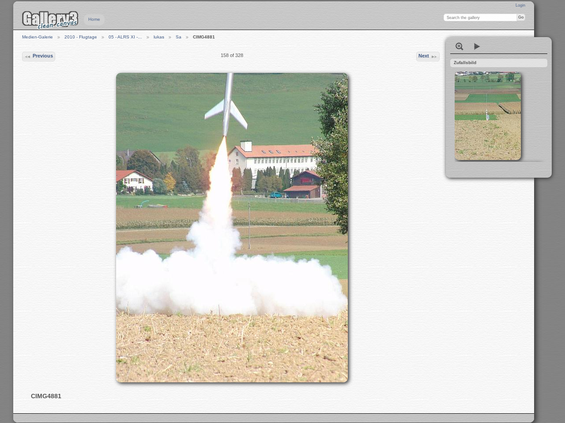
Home (94, 19)
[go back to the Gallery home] (50, 20)
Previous (43, 55)
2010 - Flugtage (80, 36)
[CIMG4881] (231, 227)
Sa (178, 36)
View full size (459, 46)
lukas (159, 36)
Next (423, 55)
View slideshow (477, 46)
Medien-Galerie (37, 36)
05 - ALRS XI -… (125, 36)
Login (520, 5)
